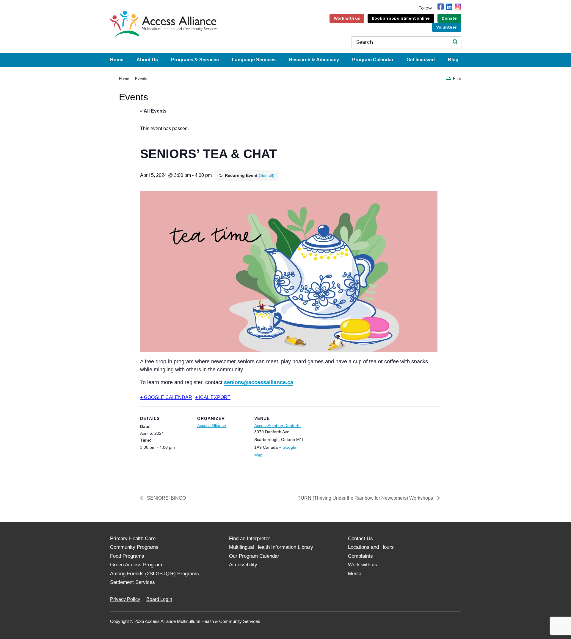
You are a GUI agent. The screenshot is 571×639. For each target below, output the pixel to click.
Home (116, 59)
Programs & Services (195, 59)
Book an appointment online (401, 18)
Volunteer (446, 27)
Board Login (159, 599)
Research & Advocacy (314, 59)
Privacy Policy (125, 599)
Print (457, 78)
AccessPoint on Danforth (277, 425)
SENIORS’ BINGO (166, 498)
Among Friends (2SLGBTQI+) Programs (154, 573)
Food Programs (127, 556)
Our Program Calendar (254, 556)
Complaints (360, 556)
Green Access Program (136, 565)
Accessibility (243, 565)
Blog (453, 59)
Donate (449, 18)
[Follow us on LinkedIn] (449, 6)
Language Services (254, 59)
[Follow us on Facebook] (440, 6)
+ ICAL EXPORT (212, 397)
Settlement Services (132, 582)
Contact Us (360, 538)
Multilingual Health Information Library (271, 547)
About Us (147, 59)
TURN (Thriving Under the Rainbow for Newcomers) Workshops (366, 498)
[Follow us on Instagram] (458, 6)
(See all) (266, 175)
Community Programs (134, 547)
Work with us (347, 18)
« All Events (153, 110)
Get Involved (421, 59)
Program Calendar (372, 59)
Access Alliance (211, 425)
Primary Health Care (133, 538)
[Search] (455, 42)
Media (354, 573)
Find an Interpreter (249, 538)
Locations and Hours (371, 547)
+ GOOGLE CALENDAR (166, 397)
